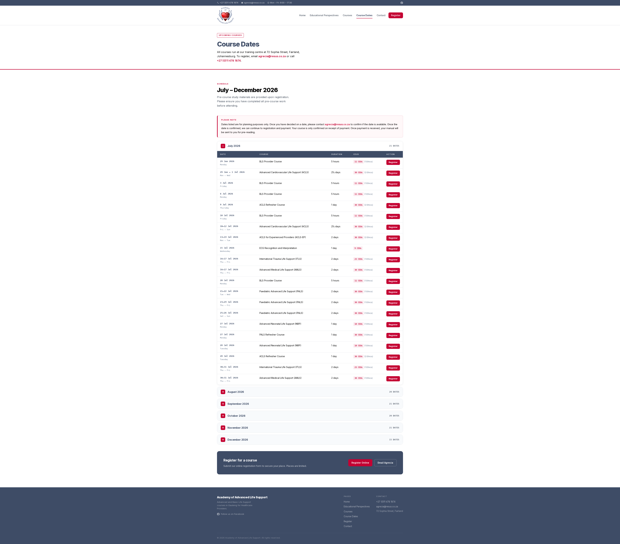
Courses (347, 15)
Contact (381, 15)
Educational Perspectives (324, 15)
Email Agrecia (385, 462)
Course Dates (364, 15)
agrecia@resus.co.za (254, 2)
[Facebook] (402, 3)
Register (395, 15)
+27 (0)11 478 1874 (229, 2)
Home (302, 15)
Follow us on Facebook (232, 514)
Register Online (360, 462)
